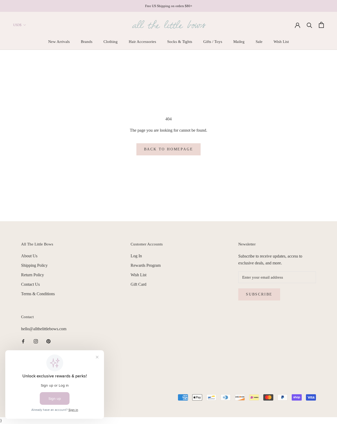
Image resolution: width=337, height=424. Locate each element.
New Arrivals (59, 42)
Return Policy (32, 275)
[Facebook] (23, 341)
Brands (86, 42)
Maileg (239, 42)
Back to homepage (168, 149)
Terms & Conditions (38, 294)
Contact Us (30, 284)
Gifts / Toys (212, 42)
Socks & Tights (179, 42)
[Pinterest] (48, 341)
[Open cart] (321, 25)
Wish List (281, 42)
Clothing (110, 42)
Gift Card (138, 284)
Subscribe (259, 294)
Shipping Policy (34, 265)
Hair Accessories (142, 42)
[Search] (309, 25)
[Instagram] (36, 341)
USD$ (17, 25)
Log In (136, 256)
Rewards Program (146, 265)
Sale (259, 42)
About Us (29, 256)
